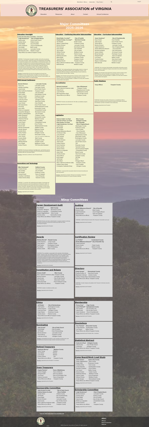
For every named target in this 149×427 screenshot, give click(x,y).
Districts (104, 424)
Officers (104, 420)
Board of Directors (106, 422)
